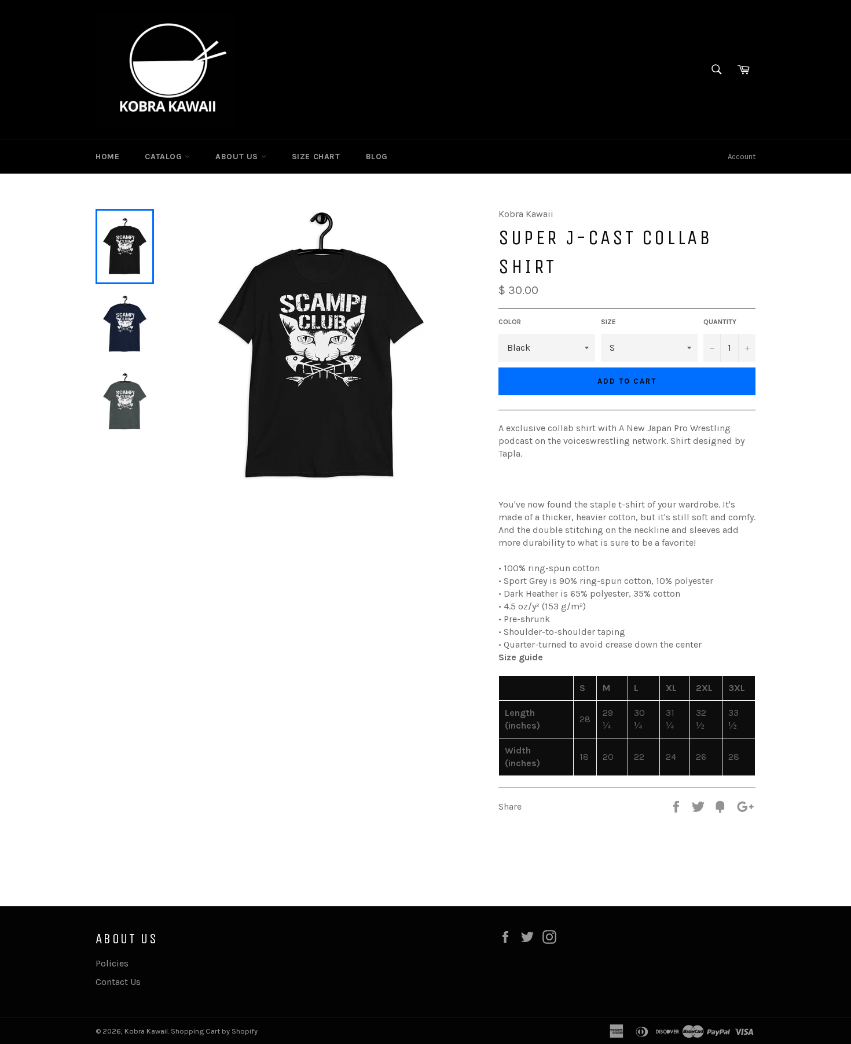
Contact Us (118, 981)
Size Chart (316, 156)
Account (741, 156)
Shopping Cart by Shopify (214, 1031)
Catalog (165, 156)
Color (509, 322)
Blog (377, 156)
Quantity (719, 322)
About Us (238, 156)
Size (608, 322)
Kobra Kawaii (146, 1031)
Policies (112, 963)
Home (107, 156)
